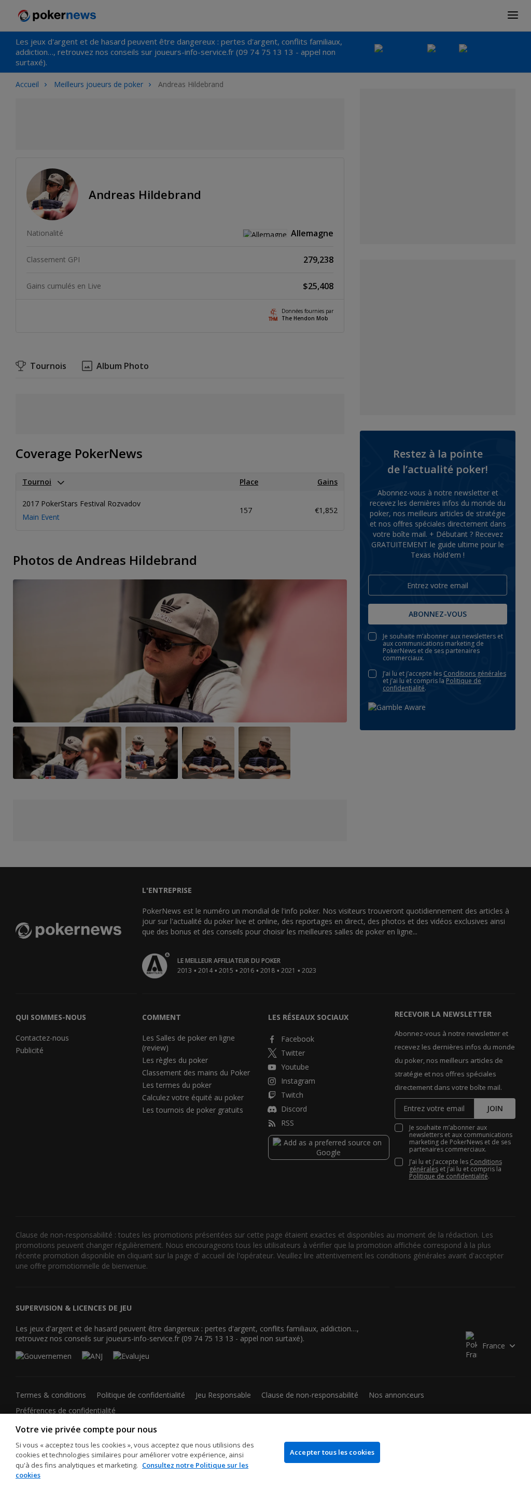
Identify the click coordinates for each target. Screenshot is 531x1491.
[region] (265, 1452)
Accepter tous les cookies (332, 1452)
